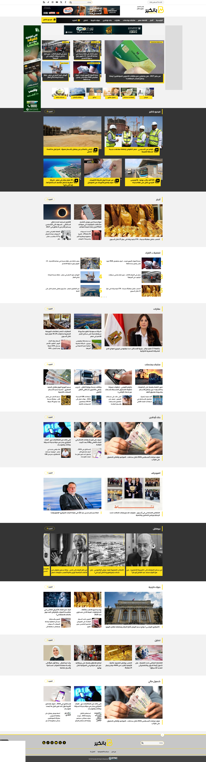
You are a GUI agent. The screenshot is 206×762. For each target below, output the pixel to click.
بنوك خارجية (95, 20)
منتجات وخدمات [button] (129, 20)
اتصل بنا (92, 751)
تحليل (85, 20)
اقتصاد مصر (142, 20)
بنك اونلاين (107, 20)
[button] (46, 555)
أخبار (151, 20)
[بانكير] (154, 10)
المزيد (74, 20)
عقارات (117, 20)
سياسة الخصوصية (103, 751)
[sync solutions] (113, 759)
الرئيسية (159, 20)
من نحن (113, 751)
